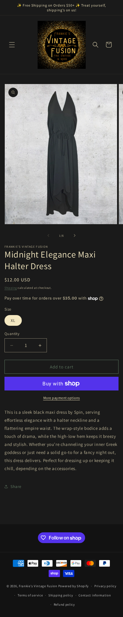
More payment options (61, 398)
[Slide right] (74, 235)
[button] (12, 44)
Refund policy (64, 604)
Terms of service (30, 595)
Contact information (95, 595)
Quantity (11, 333)
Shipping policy (60, 595)
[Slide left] (48, 235)
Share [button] (15, 486)
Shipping (10, 288)
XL (13, 320)
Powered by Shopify (73, 586)
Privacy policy (105, 586)
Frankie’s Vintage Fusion (38, 586)
